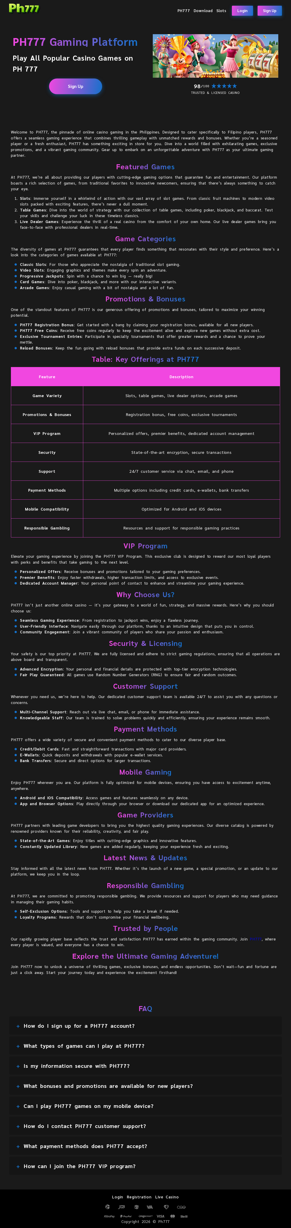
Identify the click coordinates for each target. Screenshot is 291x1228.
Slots (221, 11)
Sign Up (269, 10)
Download (203, 11)
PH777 (184, 11)
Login (242, 10)
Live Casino (167, 1196)
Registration (139, 1196)
